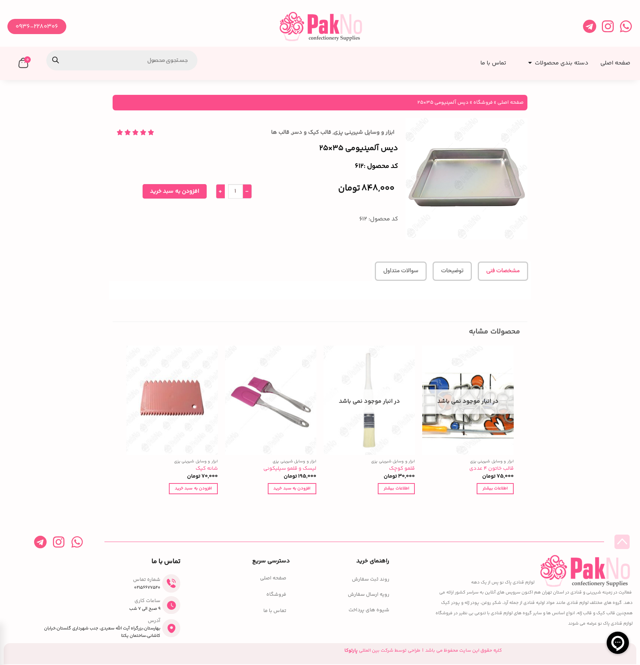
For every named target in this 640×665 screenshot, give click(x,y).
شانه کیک (207, 468)
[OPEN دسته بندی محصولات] (528, 60)
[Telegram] (589, 26)
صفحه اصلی (510, 102)
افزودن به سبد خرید (174, 191)
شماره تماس (146, 580)
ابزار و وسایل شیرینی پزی (364, 132)
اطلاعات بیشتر (495, 488)
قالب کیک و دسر (311, 132)
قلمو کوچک (402, 468)
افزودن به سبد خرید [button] (291, 488)
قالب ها (280, 132)
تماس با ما (274, 611)
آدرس (154, 621)
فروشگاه (483, 102)
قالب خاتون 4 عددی (491, 468)
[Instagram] (607, 26)
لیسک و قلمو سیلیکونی (289, 468)
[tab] (503, 271)
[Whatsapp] (626, 26)
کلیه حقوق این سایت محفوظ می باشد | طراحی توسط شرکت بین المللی (423, 650)
